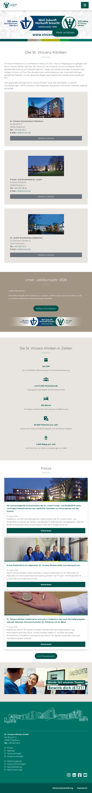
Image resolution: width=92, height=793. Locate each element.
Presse (10, 748)
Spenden (11, 750)
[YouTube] (85, 776)
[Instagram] (68, 776)
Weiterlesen (54, 531)
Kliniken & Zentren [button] (46, 138)
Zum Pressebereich (46, 656)
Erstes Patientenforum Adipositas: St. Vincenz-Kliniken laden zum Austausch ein (43, 565)
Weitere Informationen (46, 308)
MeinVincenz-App (14, 770)
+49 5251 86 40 (20, 188)
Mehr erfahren (65, 32)
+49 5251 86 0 (20, 130)
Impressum (82, 788)
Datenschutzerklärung (63, 788)
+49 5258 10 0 (20, 246)
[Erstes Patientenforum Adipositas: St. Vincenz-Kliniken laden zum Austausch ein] (46, 549)
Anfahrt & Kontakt (15, 756)
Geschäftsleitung (14, 767)
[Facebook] (79, 776)
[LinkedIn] (74, 776)
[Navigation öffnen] (85, 5)
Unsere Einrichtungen (16, 764)
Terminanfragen (14, 753)
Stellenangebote (14, 761)
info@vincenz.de (24, 132)
